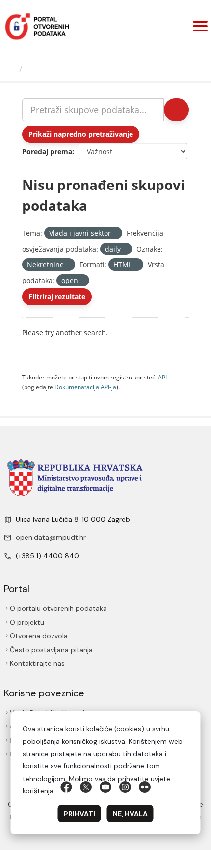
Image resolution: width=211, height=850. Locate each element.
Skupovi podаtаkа (66, 69)
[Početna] (10, 69)
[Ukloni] (115, 233)
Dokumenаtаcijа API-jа (85, 387)
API (162, 377)
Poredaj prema (47, 151)
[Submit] (176, 109)
